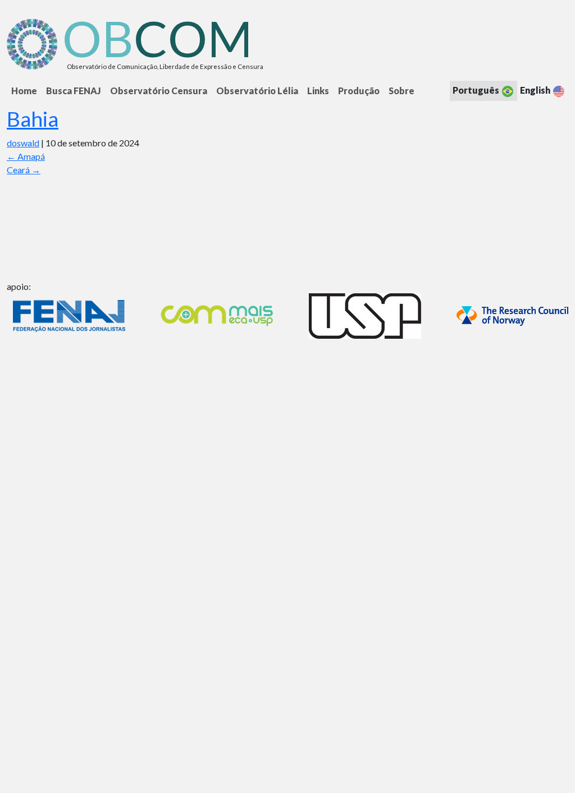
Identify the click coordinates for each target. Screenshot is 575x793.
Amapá (26, 156)
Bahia (32, 118)
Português (477, 90)
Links (318, 90)
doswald (23, 142)
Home (24, 90)
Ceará (23, 169)
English (536, 90)
